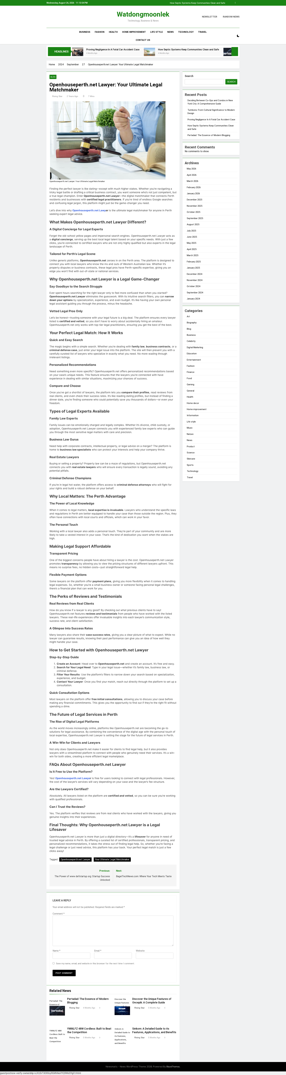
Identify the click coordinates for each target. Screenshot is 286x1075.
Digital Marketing (195, 347)
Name (56, 950)
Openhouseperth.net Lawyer (75, 859)
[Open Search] (233, 36)
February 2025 (194, 261)
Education (192, 353)
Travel (202, 32)
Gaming (190, 384)
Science (191, 452)
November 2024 (194, 280)
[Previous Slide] (233, 2)
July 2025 (191, 230)
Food (189, 378)
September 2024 (195, 292)
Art (188, 316)
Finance (190, 372)
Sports (190, 465)
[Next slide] (237, 2)
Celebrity (191, 341)
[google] (59, 17)
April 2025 (191, 249)
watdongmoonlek (143, 14)
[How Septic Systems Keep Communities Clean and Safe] (110, 53)
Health (113, 32)
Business (84, 32)
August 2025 (193, 224)
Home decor (193, 403)
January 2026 (193, 193)
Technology (186, 32)
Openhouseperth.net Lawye (72, 778)
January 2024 (193, 298)
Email (97, 950)
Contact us (143, 40)
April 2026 (191, 175)
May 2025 (191, 243)
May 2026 (191, 168)
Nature (190, 434)
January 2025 (193, 267)
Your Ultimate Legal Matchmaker (112, 859)
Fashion (99, 32)
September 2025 (195, 218)
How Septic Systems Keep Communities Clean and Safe (197, 3)
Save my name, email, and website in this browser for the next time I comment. (95, 963)
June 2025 (192, 237)
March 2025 (192, 255)
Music (190, 427)
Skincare (191, 458)
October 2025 (193, 212)
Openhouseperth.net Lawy (89, 210)
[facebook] (48, 17)
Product (191, 446)
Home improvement (134, 32)
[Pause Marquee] (234, 51)
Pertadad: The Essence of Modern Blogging (223, 49)
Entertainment (194, 359)
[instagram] (52, 17)
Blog (52, 77)
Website (140, 950)
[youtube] (62, 17)
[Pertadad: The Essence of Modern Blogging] (190, 53)
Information (193, 415)
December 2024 (194, 274)
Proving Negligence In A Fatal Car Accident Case (74, 49)
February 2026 (194, 187)
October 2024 (193, 286)
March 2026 (192, 181)
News (170, 32)
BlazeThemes (173, 1066)
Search (189, 76)
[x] (55, 17)
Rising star (57, 96)
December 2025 (194, 199)
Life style (156, 32)
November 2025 (194, 206)
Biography (191, 322)
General (190, 390)
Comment (58, 913)
